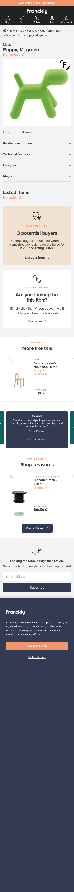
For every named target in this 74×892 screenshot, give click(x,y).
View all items (35, 528)
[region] (37, 745)
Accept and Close (37, 645)
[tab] (37, 143)
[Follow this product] (65, 65)
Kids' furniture (14, 35)
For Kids (32, 30)
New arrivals (16, 30)
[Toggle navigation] (7, 18)
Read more (35, 321)
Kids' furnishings (50, 30)
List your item (35, 257)
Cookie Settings (37, 657)
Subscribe (37, 588)
